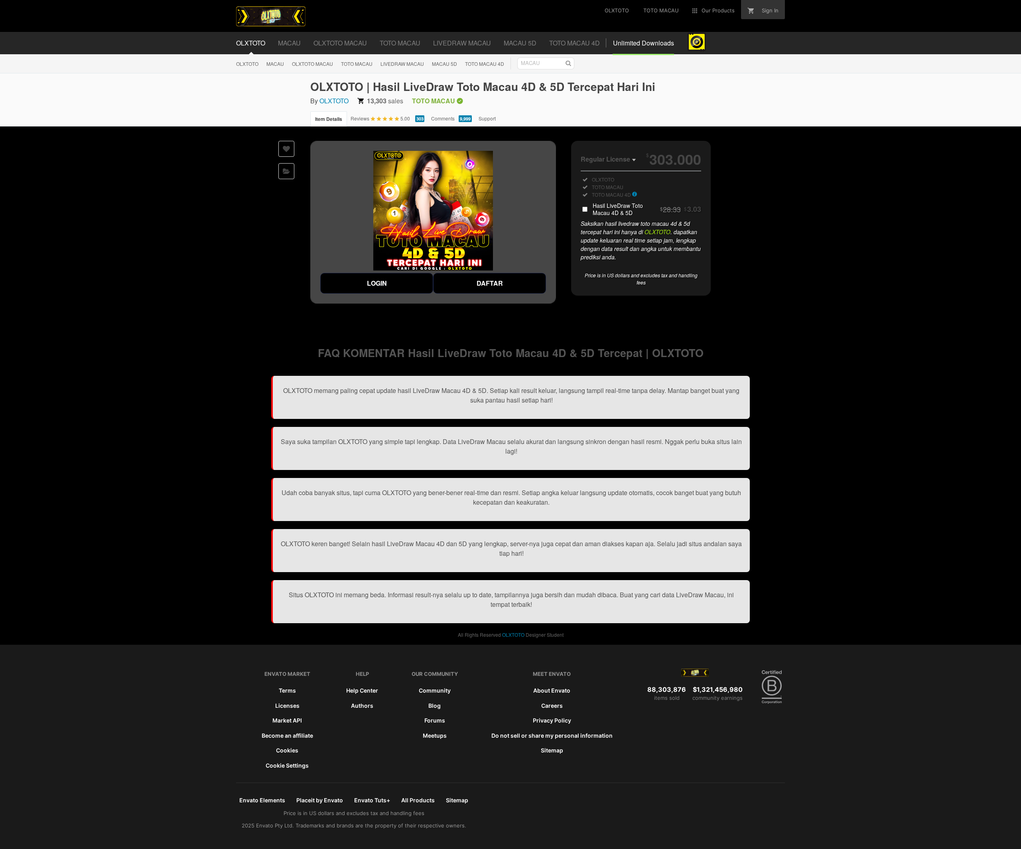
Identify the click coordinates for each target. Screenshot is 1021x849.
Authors (362, 705)
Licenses (287, 705)
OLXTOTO (247, 63)
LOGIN (377, 283)
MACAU (275, 63)
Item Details (328, 118)
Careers (552, 705)
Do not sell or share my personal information (552, 735)
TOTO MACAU (357, 63)
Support (487, 118)
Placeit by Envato (319, 800)
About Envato (551, 690)
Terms (287, 690)
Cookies (287, 750)
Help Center (362, 690)
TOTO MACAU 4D (484, 63)
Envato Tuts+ (372, 800)
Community (435, 690)
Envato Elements (262, 800)
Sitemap (552, 750)
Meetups (435, 735)
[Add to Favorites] (286, 149)
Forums (434, 720)
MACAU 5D (444, 63)
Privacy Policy (552, 720)
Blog (434, 705)
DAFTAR (490, 283)
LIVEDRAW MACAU (402, 63)
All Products (418, 800)
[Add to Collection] (286, 171)
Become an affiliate (287, 735)
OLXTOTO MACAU (312, 63)
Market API (287, 720)
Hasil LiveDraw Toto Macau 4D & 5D (647, 209)
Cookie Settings (287, 765)
